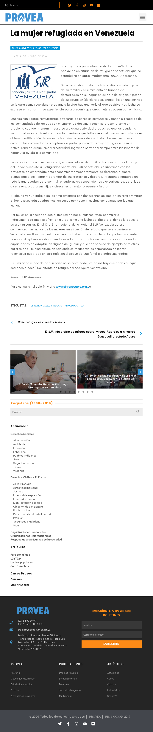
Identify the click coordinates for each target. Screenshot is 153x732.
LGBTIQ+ (15, 558)
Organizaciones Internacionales (30, 535)
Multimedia (19, 585)
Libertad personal (24, 499)
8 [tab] (92, 392)
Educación (19, 448)
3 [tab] (70, 392)
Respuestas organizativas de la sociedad (36, 539)
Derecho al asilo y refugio (46, 305)
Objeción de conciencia (28, 506)
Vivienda (18, 470)
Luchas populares (21, 562)
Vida (16, 525)
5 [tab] (79, 392)
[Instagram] (84, 5)
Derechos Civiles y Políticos (28, 477)
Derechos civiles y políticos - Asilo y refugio (35, 48)
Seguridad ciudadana (26, 521)
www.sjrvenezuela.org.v (72, 286)
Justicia (18, 491)
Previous (12, 372)
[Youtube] (91, 5)
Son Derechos (19, 566)
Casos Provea (21, 573)
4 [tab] (74, 392)
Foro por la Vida (20, 554)
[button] (142, 17)
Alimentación (21, 440)
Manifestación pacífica (27, 502)
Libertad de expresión (27, 495)
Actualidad (19, 426)
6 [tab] (83, 392)
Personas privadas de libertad (32, 514)
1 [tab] (61, 392)
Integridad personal (25, 487)
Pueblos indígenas (25, 455)
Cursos (16, 579)
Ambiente (19, 444)
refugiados (71, 305)
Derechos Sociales (22, 434)
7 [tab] (88, 392)
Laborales (19, 452)
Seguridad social (24, 463)
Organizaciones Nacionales (28, 532)
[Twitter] (69, 5)
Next (140, 372)
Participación (21, 510)
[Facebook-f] (77, 5)
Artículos (18, 547)
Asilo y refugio (22, 484)
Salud (17, 459)
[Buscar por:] (76, 412)
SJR (83, 305)
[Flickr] (98, 5)
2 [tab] (65, 392)
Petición (18, 518)
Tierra (17, 467)
